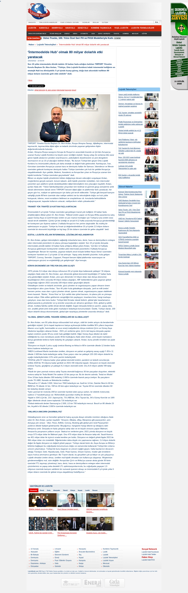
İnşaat (80, 490)
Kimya (72, 490)
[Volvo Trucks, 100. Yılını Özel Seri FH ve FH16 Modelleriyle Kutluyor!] (151, 212)
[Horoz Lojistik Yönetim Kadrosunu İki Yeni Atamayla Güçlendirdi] (151, 231)
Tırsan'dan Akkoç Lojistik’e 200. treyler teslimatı (130, 256)
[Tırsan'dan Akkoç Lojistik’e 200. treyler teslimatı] (151, 257)
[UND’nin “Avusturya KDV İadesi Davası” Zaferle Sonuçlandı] (151, 221)
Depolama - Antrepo (38, 563)
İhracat (94, 490)
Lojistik (105, 555)
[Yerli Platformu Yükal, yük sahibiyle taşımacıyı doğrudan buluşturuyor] (151, 141)
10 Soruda (35, 549)
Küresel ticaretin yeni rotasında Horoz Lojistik (129, 273)
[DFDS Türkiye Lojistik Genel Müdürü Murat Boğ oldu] (151, 248)
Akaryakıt (56, 490)
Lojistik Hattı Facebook (150, 552)
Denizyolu (34, 560)
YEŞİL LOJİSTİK (121, 28)
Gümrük (58, 566)
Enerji (42, 490)
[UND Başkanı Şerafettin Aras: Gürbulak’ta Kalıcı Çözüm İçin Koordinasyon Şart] (151, 203)
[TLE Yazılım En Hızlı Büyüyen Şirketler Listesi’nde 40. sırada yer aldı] (151, 151)
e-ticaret (58, 549)
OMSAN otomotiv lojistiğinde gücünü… (97, 510)
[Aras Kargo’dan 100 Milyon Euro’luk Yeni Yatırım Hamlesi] (151, 265)
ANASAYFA (32, 22)
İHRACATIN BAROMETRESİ (37, 33)
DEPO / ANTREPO (104, 33)
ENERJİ (67, 33)
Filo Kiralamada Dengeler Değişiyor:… (67, 534)
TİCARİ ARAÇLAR (55, 33)
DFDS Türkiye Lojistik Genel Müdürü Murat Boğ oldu (128, 247)
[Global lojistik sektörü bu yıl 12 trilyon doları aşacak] (151, 133)
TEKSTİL (116, 33)
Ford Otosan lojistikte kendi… (68, 509)
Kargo (81, 563)
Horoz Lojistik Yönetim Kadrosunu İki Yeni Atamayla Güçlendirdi (129, 230)
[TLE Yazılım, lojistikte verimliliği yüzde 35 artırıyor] (151, 115)
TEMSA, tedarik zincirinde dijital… (41, 509)
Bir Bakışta (35, 555)
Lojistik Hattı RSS (148, 560)
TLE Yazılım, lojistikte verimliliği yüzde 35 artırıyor (130, 114)
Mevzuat (106, 563)
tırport (74, 90)
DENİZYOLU (83, 28)
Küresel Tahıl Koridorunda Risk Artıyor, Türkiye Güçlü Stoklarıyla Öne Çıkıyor (130, 194)
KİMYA (75, 33)
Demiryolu (34, 558)
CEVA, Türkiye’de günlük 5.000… (41, 533)
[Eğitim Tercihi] (71, 583)
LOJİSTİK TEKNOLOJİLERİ (142, 28)
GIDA (93, 33)
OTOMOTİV (84, 33)
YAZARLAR (85, 22)
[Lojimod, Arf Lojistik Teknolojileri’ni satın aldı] (151, 169)
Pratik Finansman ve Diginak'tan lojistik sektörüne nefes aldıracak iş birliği (130, 124)
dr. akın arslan (51, 90)
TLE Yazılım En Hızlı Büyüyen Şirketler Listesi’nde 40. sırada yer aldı (129, 150)
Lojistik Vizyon (108, 560)
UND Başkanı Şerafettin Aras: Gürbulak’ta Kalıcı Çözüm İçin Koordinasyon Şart (129, 203)
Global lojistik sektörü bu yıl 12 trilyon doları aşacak (129, 132)
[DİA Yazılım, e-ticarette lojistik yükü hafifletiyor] (151, 177)
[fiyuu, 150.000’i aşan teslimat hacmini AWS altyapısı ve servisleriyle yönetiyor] (151, 159)
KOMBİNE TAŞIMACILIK (101, 28)
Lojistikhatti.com (33, 571)
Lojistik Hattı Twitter (149, 554)
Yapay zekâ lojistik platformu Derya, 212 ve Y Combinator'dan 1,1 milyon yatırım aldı (130, 97)
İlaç (80, 555)
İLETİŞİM (105, 22)
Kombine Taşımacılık (110, 549)
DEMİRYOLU (57, 28)
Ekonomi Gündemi (62, 555)
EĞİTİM (144, 33)
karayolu (68, 90)
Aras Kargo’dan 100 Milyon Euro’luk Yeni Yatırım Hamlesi (129, 264)
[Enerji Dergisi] (93, 583)
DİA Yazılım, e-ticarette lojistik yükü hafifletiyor (129, 176)
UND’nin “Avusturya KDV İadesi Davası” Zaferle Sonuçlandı (130, 220)
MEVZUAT (135, 33)
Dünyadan (35, 566)
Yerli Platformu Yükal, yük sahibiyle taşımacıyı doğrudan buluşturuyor (129, 142)
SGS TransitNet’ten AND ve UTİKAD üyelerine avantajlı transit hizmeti (128, 239)
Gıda (48, 490)
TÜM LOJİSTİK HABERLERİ (48, 22)
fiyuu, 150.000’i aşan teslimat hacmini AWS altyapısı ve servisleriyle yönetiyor (129, 159)
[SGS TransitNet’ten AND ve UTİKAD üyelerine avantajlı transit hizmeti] (151, 239)
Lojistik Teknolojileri (46, 44)
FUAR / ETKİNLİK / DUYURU (69, 22)
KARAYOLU (44, 28)
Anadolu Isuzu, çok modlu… (96, 533)
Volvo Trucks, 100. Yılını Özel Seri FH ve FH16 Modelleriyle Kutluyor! (80, 38)
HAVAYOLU (70, 28)
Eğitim (57, 552)
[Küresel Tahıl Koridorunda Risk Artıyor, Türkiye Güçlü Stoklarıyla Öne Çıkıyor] (151, 194)
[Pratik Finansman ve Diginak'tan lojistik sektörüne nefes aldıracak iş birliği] (151, 124)
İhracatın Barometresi (87, 552)
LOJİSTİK (32, 28)
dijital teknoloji (40, 90)
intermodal (61, 90)
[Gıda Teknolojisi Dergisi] (114, 583)
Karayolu (82, 560)
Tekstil (65, 490)
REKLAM (96, 22)
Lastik (87, 490)
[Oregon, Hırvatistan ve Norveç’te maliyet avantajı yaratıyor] (151, 106)
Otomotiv (33, 490)
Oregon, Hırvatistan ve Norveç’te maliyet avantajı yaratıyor (130, 105)
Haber (31, 44)
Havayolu (82, 549)
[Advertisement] (138, 68)
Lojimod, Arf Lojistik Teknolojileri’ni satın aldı (127, 167)
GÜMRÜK (126, 33)
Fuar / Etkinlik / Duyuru (63, 560)
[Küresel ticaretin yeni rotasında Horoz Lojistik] (151, 274)
